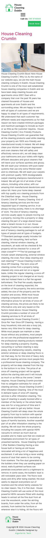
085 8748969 (35, 19)
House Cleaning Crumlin (16, 36)
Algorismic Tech (23, 533)
